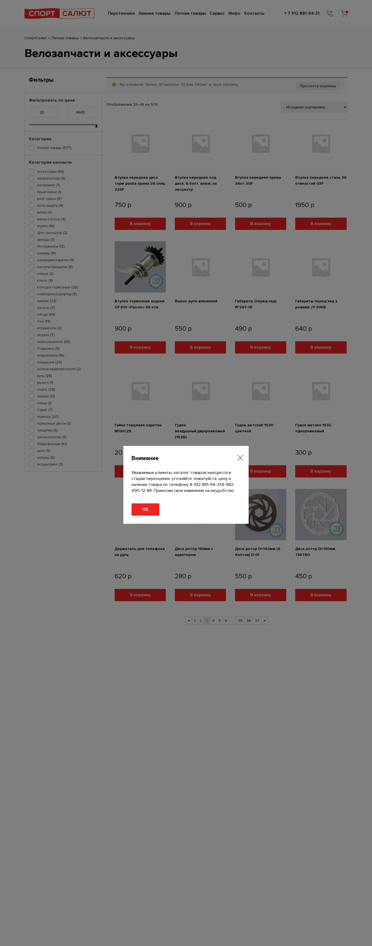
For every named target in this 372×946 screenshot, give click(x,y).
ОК (145, 509)
